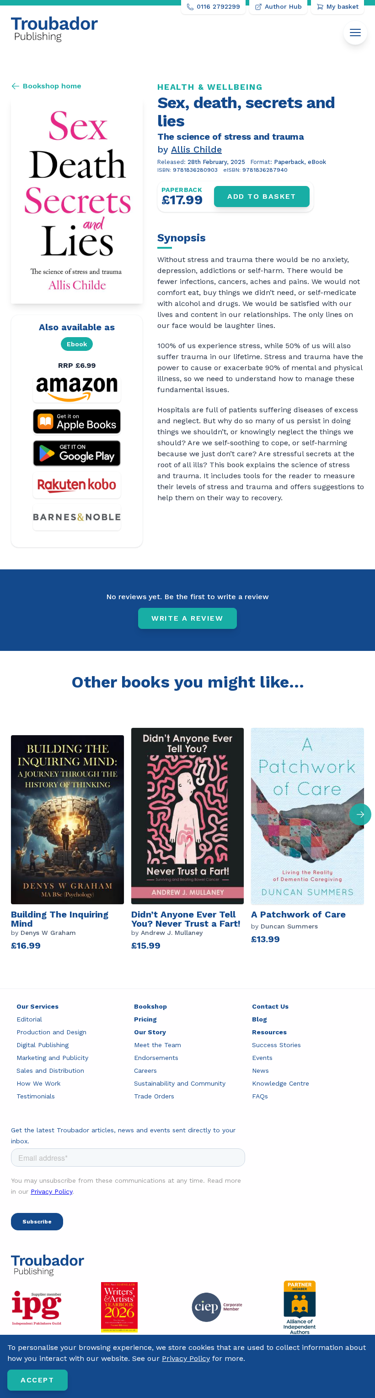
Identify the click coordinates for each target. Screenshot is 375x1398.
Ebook (77, 344)
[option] (71, 840)
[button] (360, 814)
